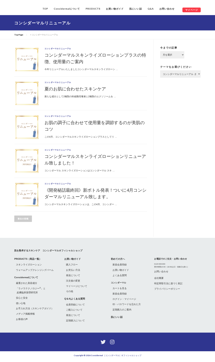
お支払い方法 (73, 270)
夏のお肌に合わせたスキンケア (75, 89)
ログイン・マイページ (124, 299)
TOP (45, 8)
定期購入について (75, 320)
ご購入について (74, 309)
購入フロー (72, 264)
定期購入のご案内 (122, 309)
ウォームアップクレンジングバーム (35, 270)
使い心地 (20, 303)
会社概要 (159, 278)
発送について (73, 275)
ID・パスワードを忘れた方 (127, 304)
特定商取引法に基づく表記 (168, 283)
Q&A (151, 8)
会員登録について (75, 304)
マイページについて (76, 286)
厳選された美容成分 (26, 283)
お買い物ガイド (115, 8)
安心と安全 (22, 297)
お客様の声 (22, 319)
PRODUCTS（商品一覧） (27, 259)
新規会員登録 (120, 264)
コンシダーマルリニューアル (58, 49)
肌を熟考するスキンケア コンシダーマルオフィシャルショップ (48, 250)
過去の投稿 (23, 219)
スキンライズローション (29, 264)
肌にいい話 (135, 8)
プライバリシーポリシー (167, 288)
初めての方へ (118, 259)
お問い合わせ (167, 8)
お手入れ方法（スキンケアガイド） (35, 308)
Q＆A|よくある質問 (74, 298)
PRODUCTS (93, 8)
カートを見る (120, 288)
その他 (69, 291)
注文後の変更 (73, 280)
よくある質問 (120, 275)
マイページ (191, 9)
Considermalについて (67, 8)
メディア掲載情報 (25, 313)
